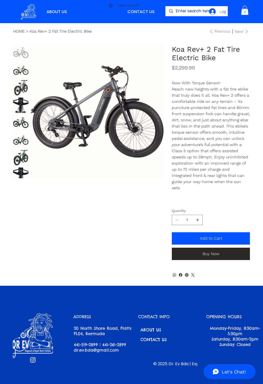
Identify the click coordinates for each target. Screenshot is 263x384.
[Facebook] (180, 275)
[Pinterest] (186, 275)
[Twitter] (192, 275)
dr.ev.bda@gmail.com (96, 350)
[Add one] (197, 220)
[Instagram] (32, 359)
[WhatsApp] (174, 275)
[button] (245, 10)
